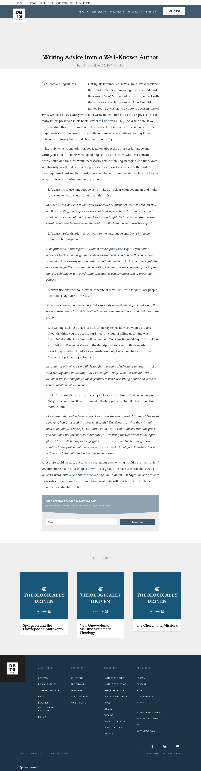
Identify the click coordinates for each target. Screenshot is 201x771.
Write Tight (123, 249)
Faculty (108, 702)
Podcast (32, 3)
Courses (108, 733)
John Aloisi (88, 65)
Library (108, 709)
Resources (134, 11)
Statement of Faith (48, 690)
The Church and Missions (157, 625)
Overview (43, 678)
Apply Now (174, 11)
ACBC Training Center (115, 696)
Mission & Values (47, 684)
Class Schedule (113, 727)
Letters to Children (101, 121)
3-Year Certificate (114, 690)
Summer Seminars (146, 731)
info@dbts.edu (171, 753)
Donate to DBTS (83, 3)
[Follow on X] (152, 746)
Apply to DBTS (78, 702)
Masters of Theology (115, 684)
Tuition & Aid (78, 684)
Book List (142, 690)
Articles (119, 65)
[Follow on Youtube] (178, 746)
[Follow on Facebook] (139, 746)
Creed (41, 696)
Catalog (108, 715)
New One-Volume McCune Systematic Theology (95, 629)
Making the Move (80, 696)
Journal (44, 3)
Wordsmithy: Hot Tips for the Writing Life (81, 475)
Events (150, 11)
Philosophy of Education (46, 709)
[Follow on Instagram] (165, 746)
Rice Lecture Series (147, 718)
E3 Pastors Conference (62, 3)
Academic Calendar (114, 721)
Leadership (44, 702)
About (82, 11)
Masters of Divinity (114, 678)
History (42, 717)
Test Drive (76, 690)
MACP (139, 724)
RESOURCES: (19, 3)
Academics (116, 11)
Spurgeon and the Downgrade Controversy (43, 627)
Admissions (98, 11)
